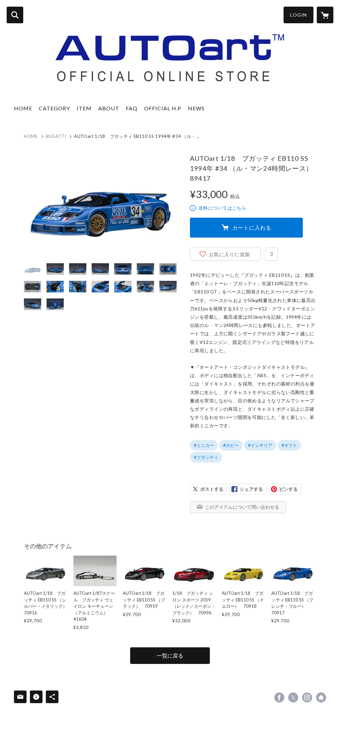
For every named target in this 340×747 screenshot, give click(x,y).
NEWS (196, 108)
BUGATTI (56, 136)
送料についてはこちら (222, 208)
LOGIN (298, 15)
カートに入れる (252, 227)
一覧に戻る (170, 655)
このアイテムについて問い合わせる (242, 507)
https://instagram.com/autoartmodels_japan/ (307, 697)
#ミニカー (204, 445)
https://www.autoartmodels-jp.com (321, 697)
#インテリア (260, 445)
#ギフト (289, 445)
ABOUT (108, 108)
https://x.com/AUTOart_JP (293, 697)
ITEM (84, 108)
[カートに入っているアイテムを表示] (325, 15)
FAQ (131, 108)
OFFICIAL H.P (162, 108)
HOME (23, 108)
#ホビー (231, 445)
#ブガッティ (206, 457)
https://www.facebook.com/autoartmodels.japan (279, 697)
